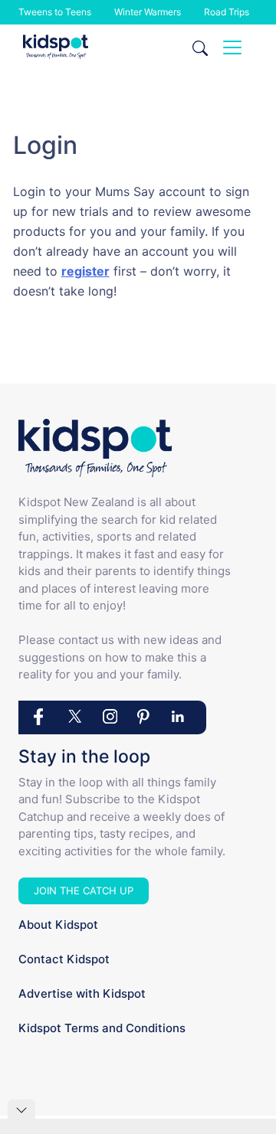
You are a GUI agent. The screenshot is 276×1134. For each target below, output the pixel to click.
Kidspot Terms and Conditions (102, 1028)
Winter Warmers (147, 12)
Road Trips (226, 12)
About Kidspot (58, 924)
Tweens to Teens (54, 12)
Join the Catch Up (83, 890)
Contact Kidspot (64, 959)
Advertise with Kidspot (82, 993)
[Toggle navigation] (232, 47)
